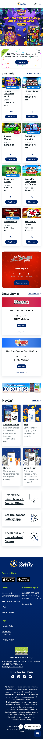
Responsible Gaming (11, 601)
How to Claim (7, 626)
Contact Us (27, 604)
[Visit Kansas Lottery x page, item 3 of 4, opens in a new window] (24, 676)
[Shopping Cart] (39, 4)
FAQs (4, 607)
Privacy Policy (8, 640)
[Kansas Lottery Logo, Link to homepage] (21, 4)
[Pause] (39, 51)
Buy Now (21, 325)
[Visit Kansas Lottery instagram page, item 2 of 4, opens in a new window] (18, 676)
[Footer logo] (21, 564)
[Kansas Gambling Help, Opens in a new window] (21, 651)
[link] (21, 388)
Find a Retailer (8, 612)
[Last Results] (26, 331)
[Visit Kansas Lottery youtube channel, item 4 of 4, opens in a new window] (30, 676)
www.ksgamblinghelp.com (12, 666)
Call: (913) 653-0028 (30, 593)
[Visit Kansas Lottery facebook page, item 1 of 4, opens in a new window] (12, 676)
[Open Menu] (4, 4)
